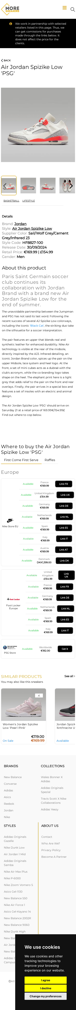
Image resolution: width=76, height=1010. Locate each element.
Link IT (64, 538)
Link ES (63, 527)
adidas (8, 790)
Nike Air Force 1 (14, 905)
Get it (65, 648)
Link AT (63, 549)
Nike (7, 817)
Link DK (64, 560)
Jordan (8, 810)
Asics (7, 797)
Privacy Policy (51, 850)
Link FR (63, 483)
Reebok (9, 803)
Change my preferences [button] (46, 996)
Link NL (64, 516)
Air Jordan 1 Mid (15, 854)
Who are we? (50, 843)
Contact (46, 837)
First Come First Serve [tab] (21, 460)
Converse (10, 784)
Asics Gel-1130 (13, 891)
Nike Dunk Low (14, 847)
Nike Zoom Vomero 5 (18, 885)
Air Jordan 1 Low (15, 945)
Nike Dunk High (15, 931)
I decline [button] (45, 988)
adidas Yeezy (49, 809)
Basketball (11, 200)
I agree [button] (45, 980)
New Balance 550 (15, 898)
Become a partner (54, 857)
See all (69, 676)
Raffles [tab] (50, 460)
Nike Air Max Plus (15, 871)
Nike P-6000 (12, 878)
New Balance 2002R (17, 918)
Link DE (63, 505)
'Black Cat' (37, 325)
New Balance (13, 777)
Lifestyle (28, 200)
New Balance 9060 (16, 925)
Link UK (65, 494)
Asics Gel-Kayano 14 (17, 911)
